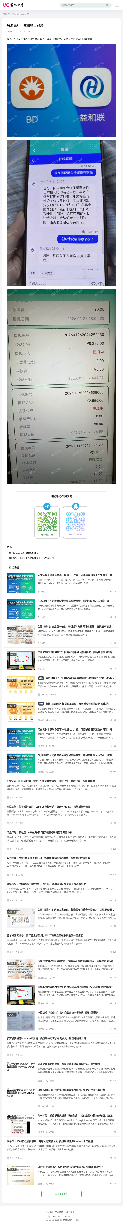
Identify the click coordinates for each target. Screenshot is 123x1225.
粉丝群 (48, 1212)
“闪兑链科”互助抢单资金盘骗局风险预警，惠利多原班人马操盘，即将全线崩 (78, 755)
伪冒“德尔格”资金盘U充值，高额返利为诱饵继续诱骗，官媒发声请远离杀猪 (78, 961)
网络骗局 (20, 14)
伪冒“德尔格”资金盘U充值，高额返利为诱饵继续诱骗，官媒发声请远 (74, 626)
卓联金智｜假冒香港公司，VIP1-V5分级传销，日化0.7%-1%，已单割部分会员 (48, 806)
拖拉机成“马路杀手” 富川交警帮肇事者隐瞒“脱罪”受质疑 (68, 1012)
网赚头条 (11, 680)
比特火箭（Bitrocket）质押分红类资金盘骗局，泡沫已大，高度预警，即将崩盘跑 (51, 781)
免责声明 (70, 1212)
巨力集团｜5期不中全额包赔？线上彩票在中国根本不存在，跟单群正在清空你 (48, 858)
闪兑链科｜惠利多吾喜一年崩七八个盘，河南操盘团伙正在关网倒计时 (75, 575)
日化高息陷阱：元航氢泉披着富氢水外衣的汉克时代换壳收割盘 (71, 1089)
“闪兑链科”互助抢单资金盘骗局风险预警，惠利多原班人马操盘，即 (73, 600)
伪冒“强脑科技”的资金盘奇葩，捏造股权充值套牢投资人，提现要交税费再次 (78, 909)
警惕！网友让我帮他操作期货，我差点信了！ (34, 557)
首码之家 (11, 14)
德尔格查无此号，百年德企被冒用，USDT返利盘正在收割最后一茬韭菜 (45, 935)
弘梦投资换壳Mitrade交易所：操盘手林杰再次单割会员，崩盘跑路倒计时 (46, 1038)
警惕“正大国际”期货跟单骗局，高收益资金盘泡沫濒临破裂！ (74, 703)
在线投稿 (59, 1212)
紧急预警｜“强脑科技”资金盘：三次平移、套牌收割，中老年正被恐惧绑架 (46, 884)
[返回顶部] (117, 977)
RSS (78, 1220)
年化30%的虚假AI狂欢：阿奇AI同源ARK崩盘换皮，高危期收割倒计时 (75, 652)
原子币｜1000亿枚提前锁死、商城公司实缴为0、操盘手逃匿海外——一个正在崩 (50, 1141)
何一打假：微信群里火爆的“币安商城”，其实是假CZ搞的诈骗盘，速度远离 (77, 1115)
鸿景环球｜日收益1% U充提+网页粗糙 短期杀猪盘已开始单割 (39, 832)
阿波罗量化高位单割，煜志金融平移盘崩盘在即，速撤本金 (69, 1064)
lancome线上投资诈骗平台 (26, 553)
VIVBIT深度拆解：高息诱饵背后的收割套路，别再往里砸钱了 (70, 1167)
